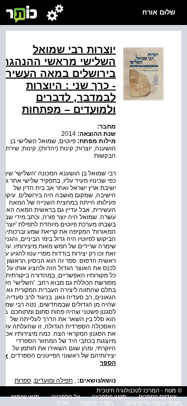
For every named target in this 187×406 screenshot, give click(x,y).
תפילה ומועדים (53, 380)
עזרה (63, 403)
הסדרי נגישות (97, 403)
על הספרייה (65, 397)
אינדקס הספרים (158, 397)
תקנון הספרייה (109, 397)
